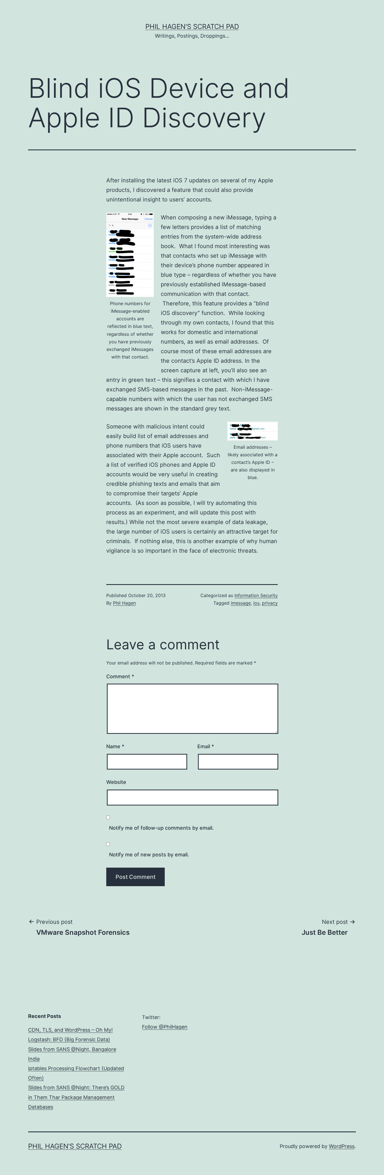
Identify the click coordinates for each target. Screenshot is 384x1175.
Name (115, 746)
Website (116, 782)
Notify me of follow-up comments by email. (161, 828)
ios (256, 603)
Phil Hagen (124, 603)
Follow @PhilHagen (165, 1027)
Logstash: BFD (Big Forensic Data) (69, 1039)
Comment (120, 676)
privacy (270, 603)
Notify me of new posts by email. (149, 855)
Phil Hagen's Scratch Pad (192, 26)
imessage (241, 603)
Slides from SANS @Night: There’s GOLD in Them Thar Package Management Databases (76, 1097)
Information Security (256, 595)
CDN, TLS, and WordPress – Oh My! (70, 1030)
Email (205, 746)
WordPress (341, 1146)
